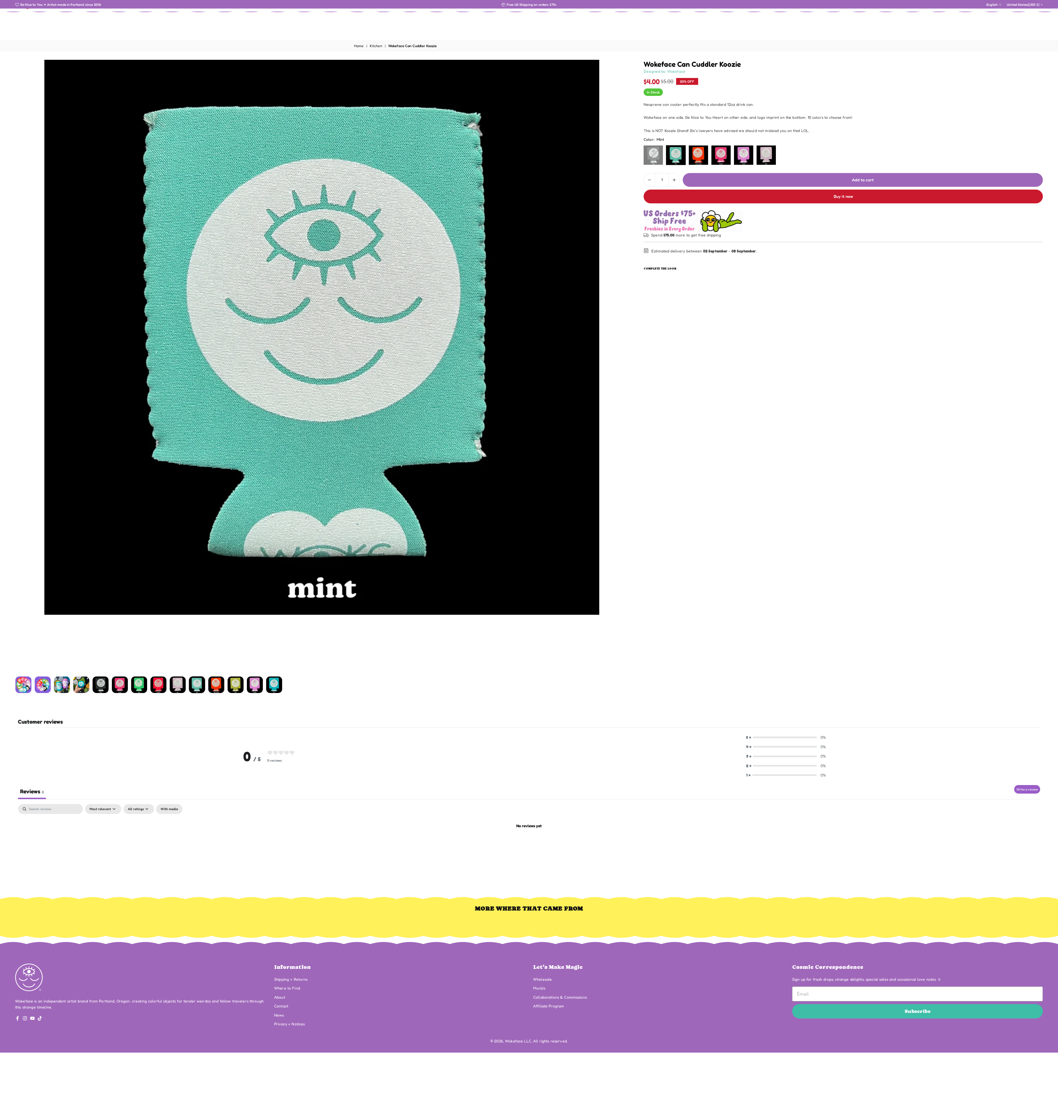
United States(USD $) (1023, 5)
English (992, 5)
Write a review (1027, 789)
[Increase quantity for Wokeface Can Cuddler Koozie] (674, 180)
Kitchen (376, 46)
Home (359, 46)
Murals (539, 988)
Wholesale (542, 979)
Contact (281, 1006)
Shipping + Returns (291, 979)
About (279, 997)
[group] (321, 337)
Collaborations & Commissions (560, 997)
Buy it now (843, 196)
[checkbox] (169, 809)
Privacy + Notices (289, 1023)
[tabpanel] (529, 845)
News (279, 1015)
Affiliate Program (548, 1006)
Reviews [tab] (32, 791)
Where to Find (287, 988)
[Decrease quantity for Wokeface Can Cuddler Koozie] (649, 180)
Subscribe (918, 1011)
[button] (615, 366)
